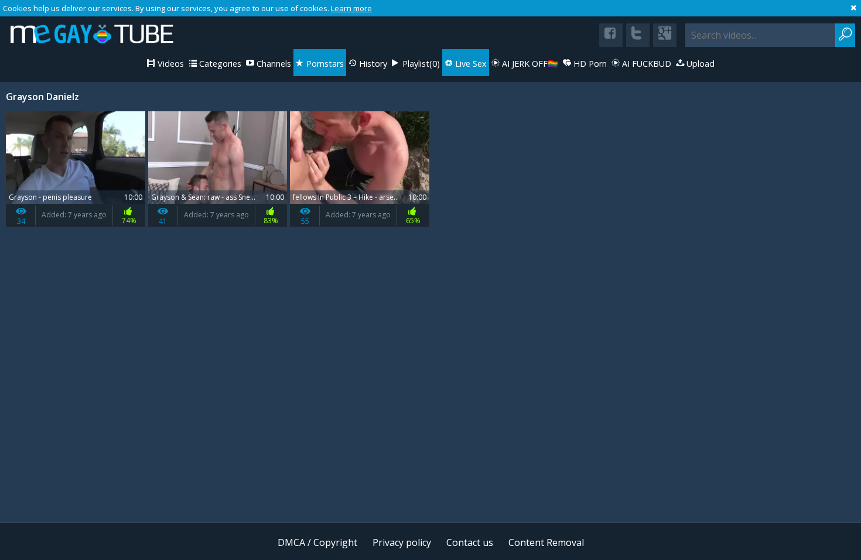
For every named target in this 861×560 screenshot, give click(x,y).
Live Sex (470, 63)
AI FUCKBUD (645, 63)
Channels (272, 63)
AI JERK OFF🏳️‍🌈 (529, 63)
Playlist (420, 63)
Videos (169, 63)
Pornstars (324, 63)
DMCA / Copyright (317, 542)
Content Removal (546, 542)
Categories (219, 63)
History (372, 63)
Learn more (351, 8)
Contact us (469, 542)
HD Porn (589, 63)
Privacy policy (402, 542)
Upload (699, 63)
